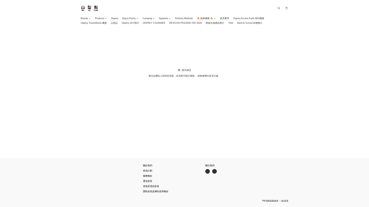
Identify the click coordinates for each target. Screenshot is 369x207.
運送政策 (147, 181)
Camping (147, 18)
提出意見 (284, 201)
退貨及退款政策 (151, 186)
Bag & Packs (129, 18)
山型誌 (114, 23)
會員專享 (224, 18)
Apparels (163, 18)
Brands (84, 18)
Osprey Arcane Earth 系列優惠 (248, 18)
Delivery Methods (184, 18)
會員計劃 (147, 170)
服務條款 (147, 176)
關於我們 (147, 165)
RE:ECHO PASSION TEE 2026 (185, 23)
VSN (230, 23)
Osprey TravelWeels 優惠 (94, 23)
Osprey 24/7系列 (130, 23)
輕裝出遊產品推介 (215, 23)
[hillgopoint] (90, 8)
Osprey (114, 18)
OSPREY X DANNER (154, 23)
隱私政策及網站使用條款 (155, 191)
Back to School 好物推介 (249, 23)
